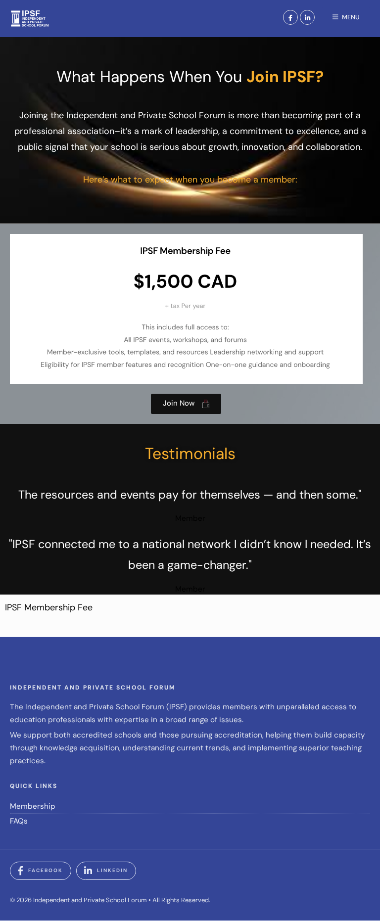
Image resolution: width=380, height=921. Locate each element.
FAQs (19, 821)
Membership (32, 806)
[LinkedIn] (307, 17)
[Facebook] (290, 17)
